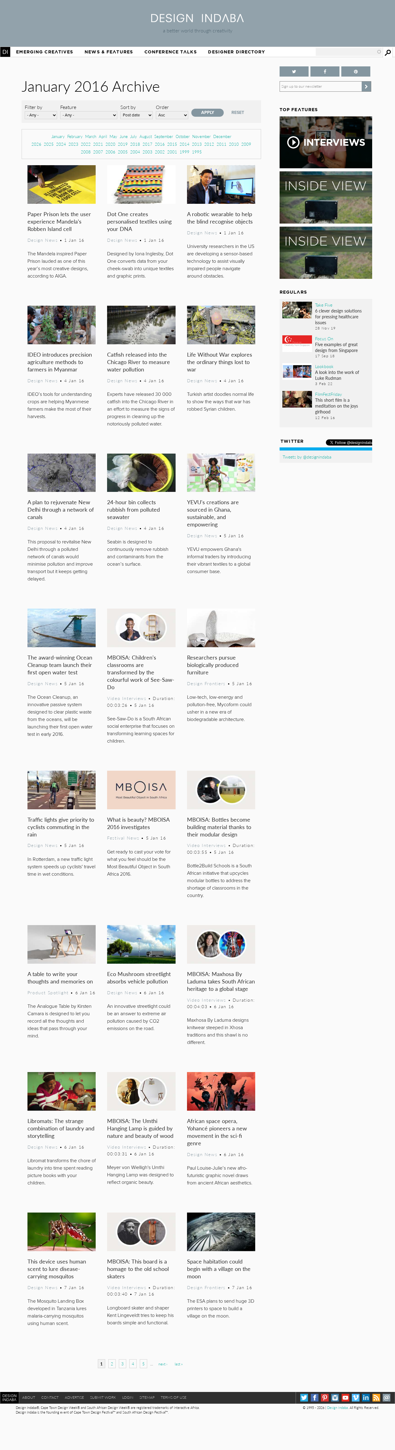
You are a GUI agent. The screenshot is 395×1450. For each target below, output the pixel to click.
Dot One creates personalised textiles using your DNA (139, 221)
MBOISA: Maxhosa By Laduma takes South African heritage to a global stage (221, 981)
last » (179, 1364)
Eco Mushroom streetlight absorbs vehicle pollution (139, 977)
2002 (160, 152)
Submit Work (103, 1397)
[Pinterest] (325, 1398)
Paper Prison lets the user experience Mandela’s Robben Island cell (59, 221)
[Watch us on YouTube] (345, 1398)
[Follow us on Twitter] (294, 71)
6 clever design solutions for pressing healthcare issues (338, 316)
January (58, 136)
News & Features (109, 51)
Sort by (128, 107)
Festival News (123, 838)
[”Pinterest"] (355, 71)
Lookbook (324, 366)
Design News (42, 240)
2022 (86, 144)
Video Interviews (126, 698)
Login (127, 1397)
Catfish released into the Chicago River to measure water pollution (138, 361)
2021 (98, 144)
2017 (147, 144)
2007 (98, 152)
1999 (184, 152)
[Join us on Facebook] (324, 71)
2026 (36, 144)
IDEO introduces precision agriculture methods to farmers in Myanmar (59, 361)
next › (162, 1364)
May (113, 136)
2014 (184, 144)
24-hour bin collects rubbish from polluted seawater (133, 509)
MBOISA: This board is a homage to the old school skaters (138, 1268)
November (201, 136)
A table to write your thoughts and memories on (60, 977)
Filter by (33, 107)
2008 (86, 152)
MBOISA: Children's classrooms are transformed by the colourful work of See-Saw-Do (140, 672)
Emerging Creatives (44, 51)
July (133, 136)
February (75, 136)
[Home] (197, 20)
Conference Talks (170, 51)
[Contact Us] (386, 1398)
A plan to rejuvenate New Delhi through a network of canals (60, 509)
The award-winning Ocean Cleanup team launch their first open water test (59, 664)
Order (162, 107)
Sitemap (147, 1397)
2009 (246, 144)
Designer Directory (236, 51)
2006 (110, 152)
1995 (197, 152)
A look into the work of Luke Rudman (337, 375)
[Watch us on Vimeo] (356, 1398)
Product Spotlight (48, 992)
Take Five (323, 305)
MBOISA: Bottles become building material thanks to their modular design (219, 826)
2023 (73, 144)
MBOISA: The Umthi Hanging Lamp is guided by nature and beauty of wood (140, 1128)
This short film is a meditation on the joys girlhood (336, 406)
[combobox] (349, 52)
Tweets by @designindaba (307, 457)
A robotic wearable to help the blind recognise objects (220, 217)
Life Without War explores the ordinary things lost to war (219, 361)
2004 (135, 152)
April (103, 136)
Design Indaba (337, 1407)
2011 (222, 144)
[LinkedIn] (366, 1398)
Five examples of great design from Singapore (336, 347)
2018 (135, 144)
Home (5, 52)
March (90, 136)
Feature (68, 107)
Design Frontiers (206, 683)
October (183, 136)
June (124, 136)
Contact (50, 1397)
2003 (147, 152)
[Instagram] (335, 1398)
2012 (209, 144)
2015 (172, 144)
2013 (197, 144)
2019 (123, 144)
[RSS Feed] (376, 1398)
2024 (61, 144)
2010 (234, 144)
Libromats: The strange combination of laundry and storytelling (60, 1128)
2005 (123, 152)
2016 (160, 144)
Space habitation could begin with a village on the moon (219, 1268)
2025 (49, 144)
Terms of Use (173, 1397)
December (222, 136)
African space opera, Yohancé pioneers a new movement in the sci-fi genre (217, 1132)
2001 (172, 152)
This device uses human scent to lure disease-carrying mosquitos (56, 1268)
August (145, 136)
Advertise (74, 1397)
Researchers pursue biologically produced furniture (213, 664)
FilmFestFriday (328, 394)
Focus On (324, 338)
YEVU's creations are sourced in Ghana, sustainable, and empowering (213, 513)
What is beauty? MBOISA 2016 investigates (138, 823)
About (28, 1397)
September (163, 136)
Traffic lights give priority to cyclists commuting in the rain (60, 826)
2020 (110, 144)
